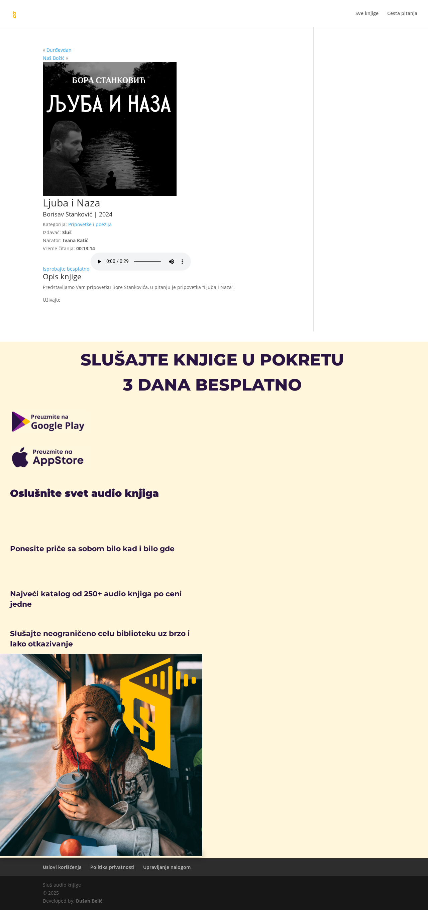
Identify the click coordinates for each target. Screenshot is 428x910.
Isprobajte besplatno (66, 269)
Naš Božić (54, 58)
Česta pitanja (402, 13)
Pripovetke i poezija (90, 224)
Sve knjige (367, 13)
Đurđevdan (59, 50)
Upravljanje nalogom (167, 867)
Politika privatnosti (112, 867)
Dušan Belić (89, 901)
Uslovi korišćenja (62, 867)
